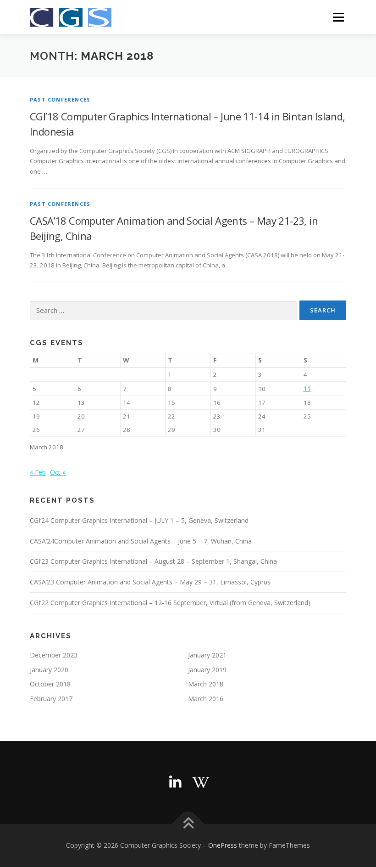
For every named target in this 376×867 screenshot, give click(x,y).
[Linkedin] (175, 782)
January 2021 (207, 655)
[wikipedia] (201, 782)
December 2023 (53, 655)
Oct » (58, 472)
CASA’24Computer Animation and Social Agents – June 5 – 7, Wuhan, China (141, 541)
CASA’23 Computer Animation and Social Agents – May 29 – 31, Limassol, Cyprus (150, 582)
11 (307, 388)
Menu (338, 17)
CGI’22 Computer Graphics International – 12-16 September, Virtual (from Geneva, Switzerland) (170, 602)
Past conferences (60, 99)
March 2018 (205, 684)
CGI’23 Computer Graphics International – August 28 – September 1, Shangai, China (153, 561)
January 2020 (49, 669)
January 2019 (207, 669)
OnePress (222, 845)
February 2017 (51, 698)
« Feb (38, 472)
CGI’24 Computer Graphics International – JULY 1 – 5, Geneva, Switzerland (139, 520)
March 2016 (205, 698)
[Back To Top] (188, 824)
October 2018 (50, 684)
